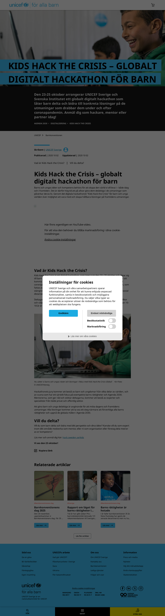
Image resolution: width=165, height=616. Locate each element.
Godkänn (63, 313)
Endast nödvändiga (101, 313)
